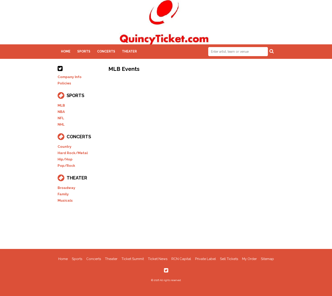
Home (65, 51)
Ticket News (157, 259)
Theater (129, 51)
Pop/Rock (66, 166)
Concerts (106, 51)
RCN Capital (181, 259)
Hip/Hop (65, 159)
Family (63, 194)
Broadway (66, 188)
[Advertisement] (166, 225)
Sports (83, 51)
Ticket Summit (133, 259)
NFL (61, 118)
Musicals (65, 200)
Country (64, 147)
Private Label (205, 259)
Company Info (70, 77)
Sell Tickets (229, 259)
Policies (64, 83)
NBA (61, 112)
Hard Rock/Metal (73, 153)
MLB (61, 105)
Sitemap (267, 259)
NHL (61, 124)
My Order (249, 259)
